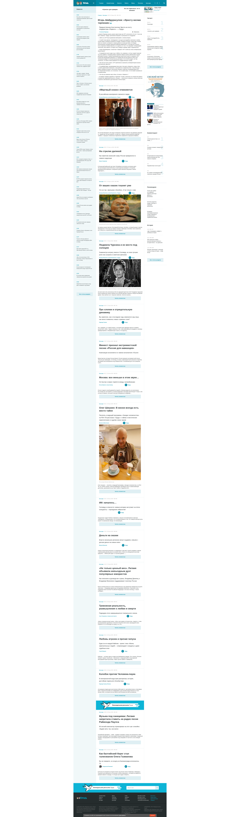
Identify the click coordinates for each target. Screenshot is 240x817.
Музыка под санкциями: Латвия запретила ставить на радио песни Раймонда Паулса (118, 719)
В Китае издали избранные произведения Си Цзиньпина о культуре (83, 28)
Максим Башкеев (103, 545)
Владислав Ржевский (107, 766)
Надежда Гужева (103, 322)
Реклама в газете (141, 797)
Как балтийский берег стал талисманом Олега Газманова (116, 755)
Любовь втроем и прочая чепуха (117, 639)
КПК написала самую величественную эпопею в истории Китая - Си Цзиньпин (154, 241)
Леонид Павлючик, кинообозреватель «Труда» (110, 97)
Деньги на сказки (108, 535)
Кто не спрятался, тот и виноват (132, 9)
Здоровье (127, 797)
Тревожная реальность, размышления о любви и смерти (117, 607)
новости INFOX (151, 103)
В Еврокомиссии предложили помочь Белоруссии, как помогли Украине (155, 157)
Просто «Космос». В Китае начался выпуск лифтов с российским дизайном (84, 85)
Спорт (126, 795)
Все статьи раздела (84, 294)
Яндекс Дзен (153, 797)
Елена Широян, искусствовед (106, 384)
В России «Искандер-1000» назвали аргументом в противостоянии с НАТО (84, 122)
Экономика (114, 798)
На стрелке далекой (110, 151)
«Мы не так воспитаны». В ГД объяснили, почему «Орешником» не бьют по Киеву (84, 259)
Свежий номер (110, 3)
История (101, 800)
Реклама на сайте (141, 795)
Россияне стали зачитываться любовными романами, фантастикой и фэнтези (84, 18)
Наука (126, 798)
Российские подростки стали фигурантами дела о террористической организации (83, 103)
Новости (119, 3)
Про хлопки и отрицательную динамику (115, 311)
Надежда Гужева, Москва (105, 683)
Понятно (152, 815)
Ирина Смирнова (103, 161)
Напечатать (136, 31)
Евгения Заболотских (104, 422)
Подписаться (157, 788)
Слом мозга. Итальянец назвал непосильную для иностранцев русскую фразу (83, 48)
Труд (133, 97)
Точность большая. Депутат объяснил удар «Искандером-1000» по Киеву (84, 240)
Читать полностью (120, 139)
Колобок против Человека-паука (117, 674)
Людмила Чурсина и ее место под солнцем (118, 246)
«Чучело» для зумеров (110, 9)
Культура (148, 3)
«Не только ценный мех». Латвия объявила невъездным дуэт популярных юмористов (117, 571)
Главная (101, 3)
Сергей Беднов (102, 651)
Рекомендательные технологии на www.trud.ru (143, 799)
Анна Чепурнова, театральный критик (108, 616)
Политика (140, 3)
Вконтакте (153, 795)
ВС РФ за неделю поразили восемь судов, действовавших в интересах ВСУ (84, 180)
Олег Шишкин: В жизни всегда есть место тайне (119, 409)
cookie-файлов (122, 815)
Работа (126, 3)
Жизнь (133, 3)
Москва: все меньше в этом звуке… (119, 377)
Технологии (127, 800)
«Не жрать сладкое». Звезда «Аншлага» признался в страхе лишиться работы (83, 75)
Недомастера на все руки (154, 165)
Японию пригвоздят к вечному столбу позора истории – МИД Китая (155, 251)
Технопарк (150, 24)
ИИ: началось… (108, 502)
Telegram (153, 800)
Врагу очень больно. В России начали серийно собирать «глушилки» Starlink (83, 141)
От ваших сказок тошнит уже (115, 185)
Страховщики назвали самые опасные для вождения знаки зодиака (83, 38)
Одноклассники (154, 798)
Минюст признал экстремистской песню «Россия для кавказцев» (118, 346)
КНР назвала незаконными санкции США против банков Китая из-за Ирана (84, 170)
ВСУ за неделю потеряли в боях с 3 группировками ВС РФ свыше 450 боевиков (84, 161)
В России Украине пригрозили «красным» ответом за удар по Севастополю (83, 113)
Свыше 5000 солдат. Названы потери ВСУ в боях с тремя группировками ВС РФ (85, 151)
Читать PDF (156, 10)
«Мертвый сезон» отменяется (115, 89)
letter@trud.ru (127, 813)
